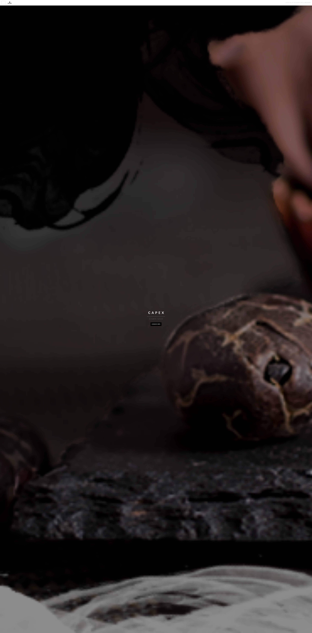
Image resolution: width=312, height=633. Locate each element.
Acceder (307, 2)
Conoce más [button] (156, 324)
